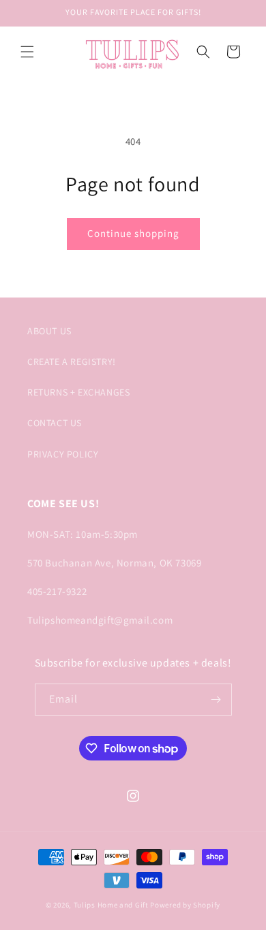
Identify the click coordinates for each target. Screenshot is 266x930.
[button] (27, 52)
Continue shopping (133, 233)
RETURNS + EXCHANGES (78, 392)
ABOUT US (49, 331)
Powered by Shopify (185, 905)
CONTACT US (54, 423)
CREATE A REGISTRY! (71, 361)
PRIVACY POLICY (62, 454)
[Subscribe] (216, 700)
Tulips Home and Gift (111, 905)
